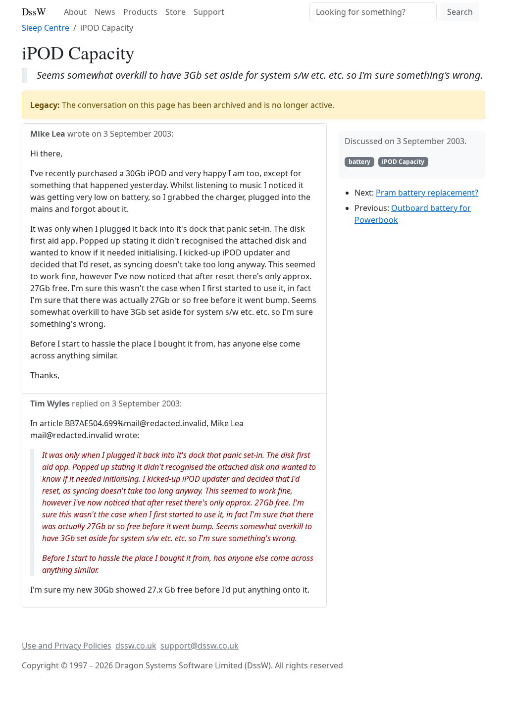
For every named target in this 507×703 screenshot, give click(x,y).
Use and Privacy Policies (66, 645)
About (75, 11)
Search (460, 11)
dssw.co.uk (135, 645)
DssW (34, 11)
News (105, 11)
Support (209, 11)
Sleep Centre (45, 27)
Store (175, 11)
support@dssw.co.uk (199, 645)
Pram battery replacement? (427, 192)
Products (140, 11)
